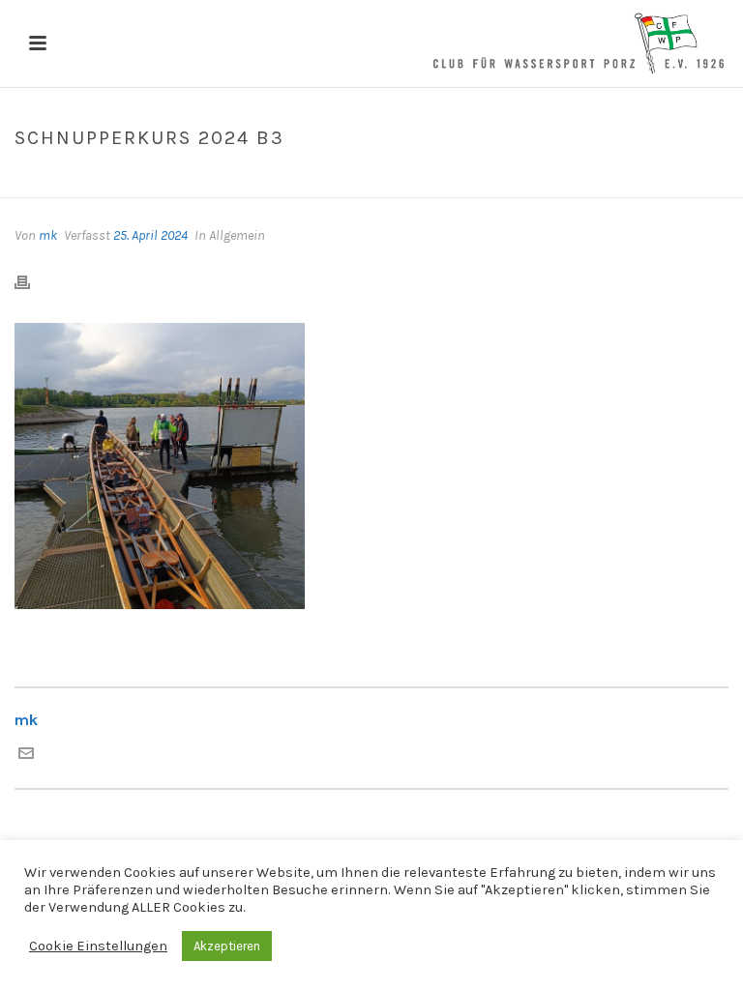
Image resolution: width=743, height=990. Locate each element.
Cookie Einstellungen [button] (98, 946)
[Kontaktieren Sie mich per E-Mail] (26, 755)
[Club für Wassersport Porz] (578, 43)
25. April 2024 (150, 235)
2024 (263, 179)
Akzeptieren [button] (226, 946)
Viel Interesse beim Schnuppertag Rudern (420, 179)
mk (48, 235)
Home (218, 179)
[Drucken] (32, 282)
